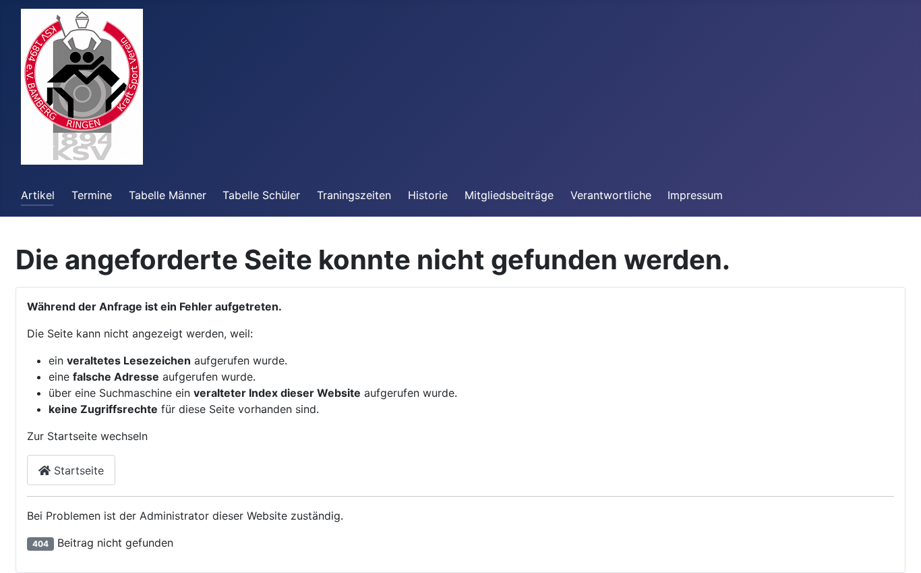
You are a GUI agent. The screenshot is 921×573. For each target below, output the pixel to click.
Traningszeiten (354, 195)
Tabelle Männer (167, 195)
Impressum (695, 195)
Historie (428, 195)
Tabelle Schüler (261, 195)
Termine (91, 195)
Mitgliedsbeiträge (509, 195)
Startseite (77, 470)
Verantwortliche (610, 195)
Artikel (38, 195)
